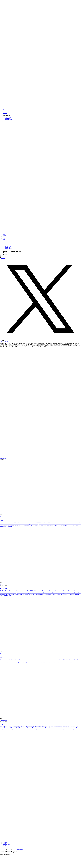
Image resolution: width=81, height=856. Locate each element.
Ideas (4, 110)
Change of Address (6, 844)
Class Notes (5, 113)
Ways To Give (5, 846)
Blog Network (8, 117)
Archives (4, 122)
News (4, 109)
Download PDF (3, 458)
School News (7, 118)
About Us (4, 843)
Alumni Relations (6, 845)
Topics (4, 121)
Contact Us (5, 842)
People (4, 111)
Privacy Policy (20, 849)
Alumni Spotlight (8, 119)
